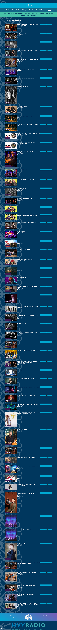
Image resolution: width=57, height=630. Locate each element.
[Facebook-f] (47, 10)
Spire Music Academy (49, 13)
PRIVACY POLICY (44, 617)
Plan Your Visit (23, 15)
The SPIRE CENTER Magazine (31, 15)
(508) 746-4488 (12, 615)
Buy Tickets (46, 24)
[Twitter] (48, 10)
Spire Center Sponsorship (19, 13)
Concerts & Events (10, 13)
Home (5, 13)
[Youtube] (50, 10)
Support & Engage (27, 13)
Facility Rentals (42, 13)
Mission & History (34, 13)
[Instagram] (49, 10)
